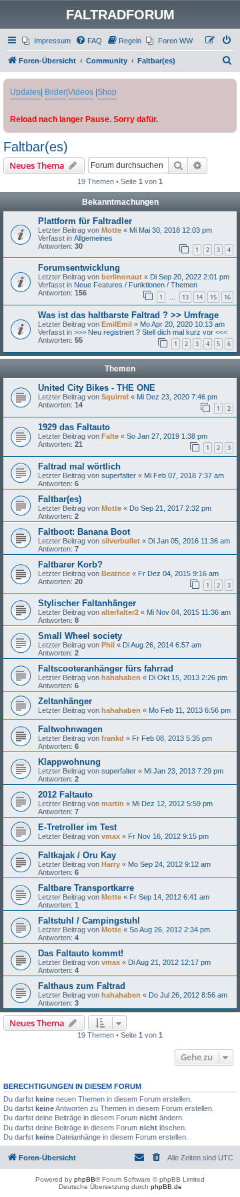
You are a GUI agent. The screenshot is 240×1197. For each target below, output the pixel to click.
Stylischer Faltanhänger (87, 603)
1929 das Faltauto (74, 427)
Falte (110, 436)
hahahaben (121, 678)
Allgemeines (93, 238)
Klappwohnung (69, 762)
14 (199, 297)
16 (227, 297)
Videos (80, 92)
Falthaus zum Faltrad (81, 986)
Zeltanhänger (65, 701)
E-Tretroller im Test (77, 827)
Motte (111, 230)
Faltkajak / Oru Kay (77, 855)
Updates (25, 92)
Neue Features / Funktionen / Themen (135, 285)
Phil (108, 645)
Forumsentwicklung (79, 268)
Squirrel (115, 397)
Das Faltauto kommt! (80, 953)
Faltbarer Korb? (70, 564)
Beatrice (115, 573)
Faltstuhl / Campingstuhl (89, 921)
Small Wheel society (80, 636)
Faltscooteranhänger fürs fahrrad (105, 669)
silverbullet (120, 541)
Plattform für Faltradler (85, 221)
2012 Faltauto (65, 795)
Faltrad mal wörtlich (79, 466)
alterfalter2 (120, 612)
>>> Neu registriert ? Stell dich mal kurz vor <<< (150, 332)
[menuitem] (46, 41)
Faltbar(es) (35, 146)
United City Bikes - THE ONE (96, 388)
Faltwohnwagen (70, 729)
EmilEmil (116, 324)
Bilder (55, 92)
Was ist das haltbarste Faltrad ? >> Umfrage (128, 315)
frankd (112, 738)
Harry (110, 864)
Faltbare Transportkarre (86, 888)
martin (112, 804)
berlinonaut (121, 277)
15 (213, 297)
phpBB (84, 1179)
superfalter (118, 475)
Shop (107, 92)
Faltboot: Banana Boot (84, 532)
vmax (110, 836)
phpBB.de (166, 1186)
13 (185, 297)
